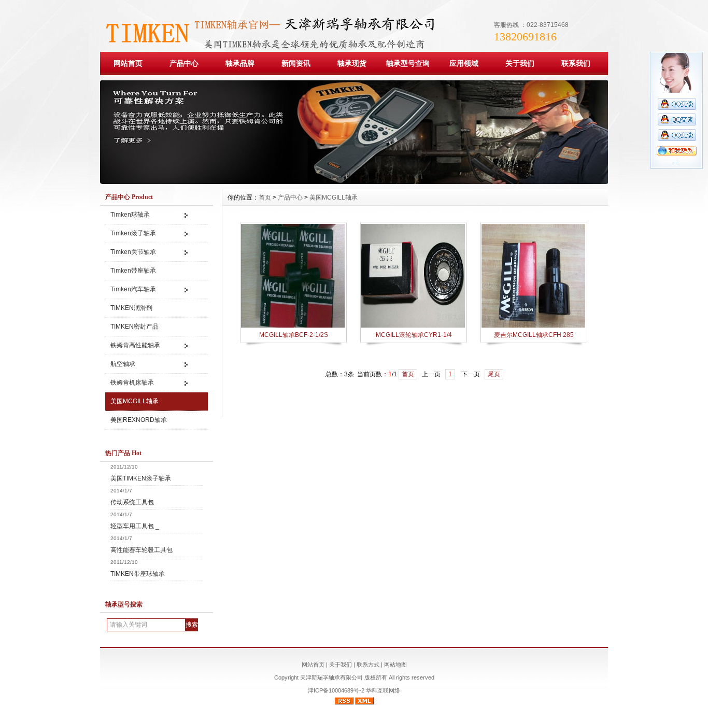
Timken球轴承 (130, 214)
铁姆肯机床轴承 (132, 382)
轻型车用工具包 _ (134, 526)
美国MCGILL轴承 (134, 401)
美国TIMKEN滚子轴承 (140, 478)
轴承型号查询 (408, 63)
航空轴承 (122, 363)
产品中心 (184, 63)
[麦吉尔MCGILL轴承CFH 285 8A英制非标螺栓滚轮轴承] (533, 326)
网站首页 (128, 63)
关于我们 (519, 63)
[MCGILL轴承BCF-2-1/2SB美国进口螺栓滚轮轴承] (293, 326)
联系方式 (368, 664)
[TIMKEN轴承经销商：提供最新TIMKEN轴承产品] (354, 181)
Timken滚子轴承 (133, 233)
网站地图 (395, 664)
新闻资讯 (295, 63)
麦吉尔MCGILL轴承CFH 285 (534, 334)
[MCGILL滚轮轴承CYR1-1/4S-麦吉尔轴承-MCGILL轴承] (413, 326)
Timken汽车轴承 (133, 289)
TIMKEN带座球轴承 (137, 573)
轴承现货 (351, 63)
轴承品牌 (239, 63)
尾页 (494, 374)
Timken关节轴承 (133, 252)
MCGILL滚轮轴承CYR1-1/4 (414, 334)
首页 (265, 197)
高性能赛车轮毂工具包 (141, 550)
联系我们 (575, 63)
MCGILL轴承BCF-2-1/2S (293, 334)
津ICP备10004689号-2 (336, 690)
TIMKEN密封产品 (135, 326)
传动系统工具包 (132, 502)
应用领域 (463, 63)
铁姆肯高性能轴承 (135, 345)
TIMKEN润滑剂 (131, 308)
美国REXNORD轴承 (138, 419)
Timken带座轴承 (133, 270)
